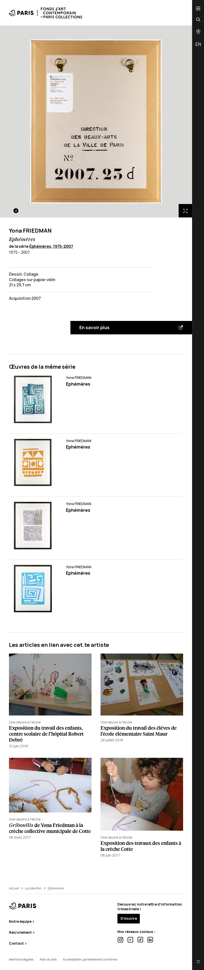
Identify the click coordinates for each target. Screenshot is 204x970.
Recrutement (21, 932)
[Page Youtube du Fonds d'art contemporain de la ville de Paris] (130, 940)
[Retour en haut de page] (198, 962)
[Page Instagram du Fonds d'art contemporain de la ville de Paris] (120, 940)
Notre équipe (20, 921)
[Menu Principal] (198, 8)
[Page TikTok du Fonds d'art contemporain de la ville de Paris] (140, 940)
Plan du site (48, 959)
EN (198, 44)
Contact (17, 943)
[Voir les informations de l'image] (15, 210)
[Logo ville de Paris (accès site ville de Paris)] (22, 906)
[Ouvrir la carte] (198, 31)
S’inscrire (128, 918)
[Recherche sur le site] (198, 19)
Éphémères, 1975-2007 (51, 246)
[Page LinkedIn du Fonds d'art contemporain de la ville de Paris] (150, 940)
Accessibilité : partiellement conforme (90, 959)
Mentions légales (21, 959)
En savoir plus (94, 327)
